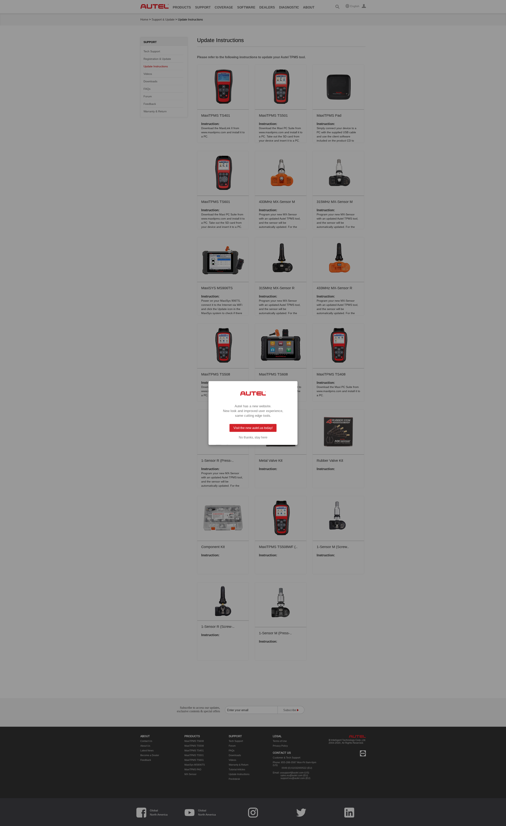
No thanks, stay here (253, 437)
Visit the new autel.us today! (253, 428)
